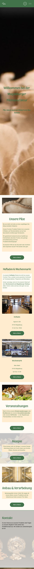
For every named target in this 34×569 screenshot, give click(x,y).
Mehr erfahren (17, 257)
